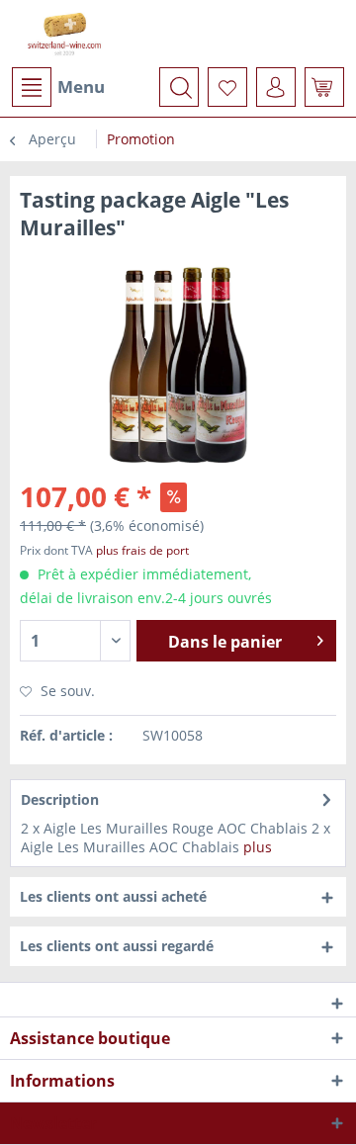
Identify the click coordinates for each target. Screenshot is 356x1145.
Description (60, 799)
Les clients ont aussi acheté (113, 896)
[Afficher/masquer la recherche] (179, 87)
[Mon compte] (276, 87)
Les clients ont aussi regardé (117, 945)
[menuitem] (57, 87)
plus (257, 846)
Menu (81, 86)
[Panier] (324, 87)
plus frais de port (142, 550)
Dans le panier (225, 642)
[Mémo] (227, 87)
